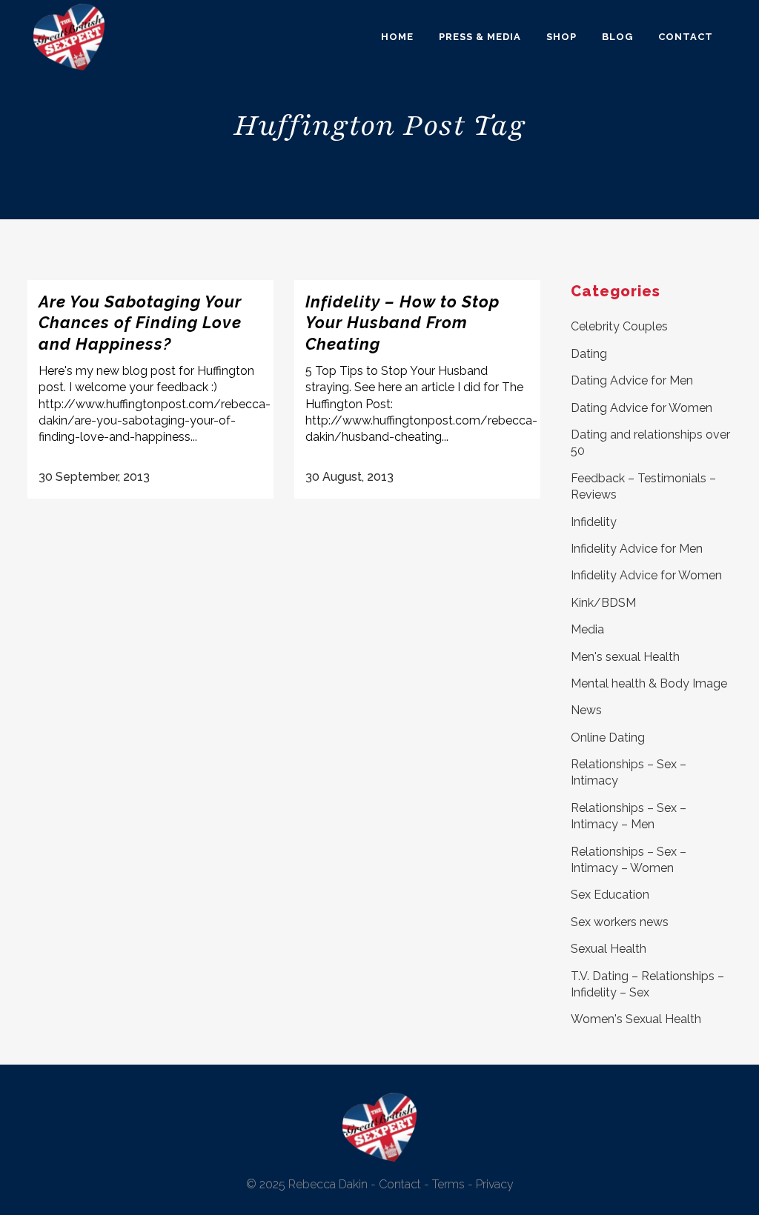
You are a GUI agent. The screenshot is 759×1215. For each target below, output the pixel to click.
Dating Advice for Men (632, 380)
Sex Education (610, 895)
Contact (400, 1184)
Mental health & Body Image (649, 683)
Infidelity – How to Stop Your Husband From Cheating (402, 322)
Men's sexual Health (625, 657)
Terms (448, 1184)
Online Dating (608, 737)
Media (587, 629)
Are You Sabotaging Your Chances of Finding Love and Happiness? (140, 322)
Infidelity (594, 522)
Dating (589, 354)
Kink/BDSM (603, 603)
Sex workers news (620, 922)
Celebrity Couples (619, 326)
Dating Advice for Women (641, 408)
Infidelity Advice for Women (646, 575)
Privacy (495, 1184)
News (586, 710)
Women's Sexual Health (636, 1019)
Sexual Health (608, 949)
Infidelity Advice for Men (637, 549)
